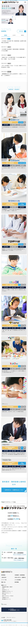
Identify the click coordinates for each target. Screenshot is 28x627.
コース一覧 (3, 579)
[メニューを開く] (25, 2)
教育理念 (3, 575)
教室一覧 (3, 582)
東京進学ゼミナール (6, 599)
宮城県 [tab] (5, 35)
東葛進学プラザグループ (7, 591)
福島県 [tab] (22, 35)
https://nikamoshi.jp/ (19, 559)
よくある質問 (18, 579)
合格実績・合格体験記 (20, 575)
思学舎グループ (5, 589)
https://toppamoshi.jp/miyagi (19, 553)
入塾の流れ (3, 577)
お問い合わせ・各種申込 (20, 577)
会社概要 (3, 617)
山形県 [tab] (14, 35)
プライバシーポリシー (11, 617)
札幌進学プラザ (5, 597)
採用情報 (17, 582)
